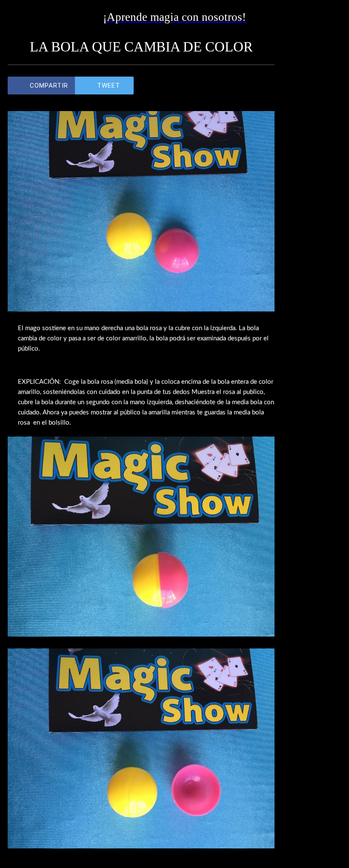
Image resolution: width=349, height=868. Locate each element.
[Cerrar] (17, 17)
